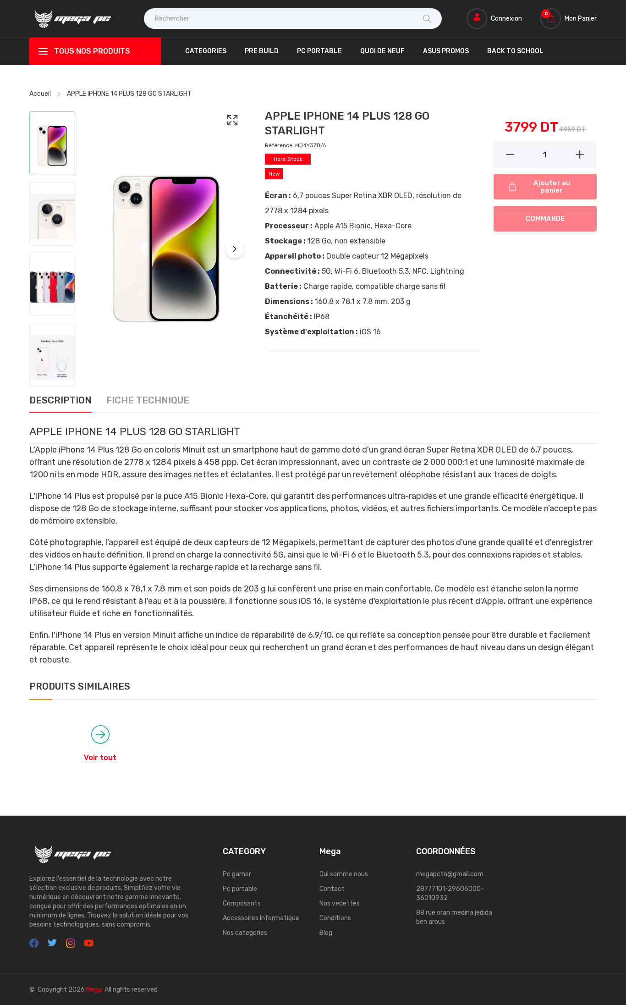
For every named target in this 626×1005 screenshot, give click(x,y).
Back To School (515, 51)
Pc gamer (237, 874)
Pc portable (240, 889)
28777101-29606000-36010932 (450, 893)
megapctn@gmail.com (449, 874)
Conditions (335, 918)
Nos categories (245, 933)
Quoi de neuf (382, 51)
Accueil (40, 94)
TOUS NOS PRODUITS (92, 51)
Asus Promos (446, 51)
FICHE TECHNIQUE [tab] (147, 401)
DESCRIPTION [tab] (60, 401)
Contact (332, 889)
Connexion (506, 18)
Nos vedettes (339, 903)
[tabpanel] (313, 545)
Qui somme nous (343, 874)
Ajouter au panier (551, 186)
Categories (205, 51)
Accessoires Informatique (261, 918)
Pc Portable (319, 51)
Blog (325, 933)
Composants (242, 903)
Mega (94, 990)
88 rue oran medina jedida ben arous (454, 917)
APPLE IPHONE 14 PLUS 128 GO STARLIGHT (129, 94)
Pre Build (262, 51)
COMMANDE (545, 219)
